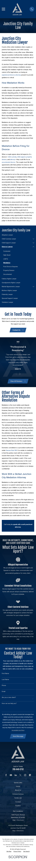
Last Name (5, 679)
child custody (12, 157)
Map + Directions (18, 820)
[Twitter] (20, 775)
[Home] (17, 9)
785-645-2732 (18, 769)
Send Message (18, 736)
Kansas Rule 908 (11, 450)
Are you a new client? (9, 697)
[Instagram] (25, 775)
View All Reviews (16, 381)
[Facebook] (6, 775)
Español (18, 806)
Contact (18, 802)
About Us (18, 790)
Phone (4, 685)
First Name (5, 673)
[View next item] (20, 374)
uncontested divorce (8, 162)
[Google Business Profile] (30, 775)
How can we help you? (9, 703)
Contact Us (16, 330)
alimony (12, 159)
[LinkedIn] (16, 775)
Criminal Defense (18, 794)
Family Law (18, 798)
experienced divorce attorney (11, 75)
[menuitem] (18, 235)
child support (21, 157)
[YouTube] (11, 775)
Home (18, 786)
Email (3, 691)
